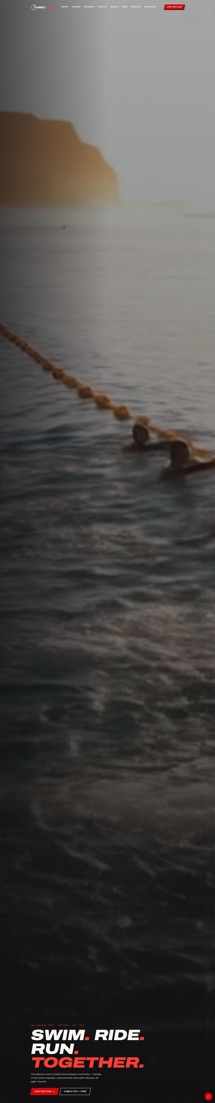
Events (64, 7)
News (124, 7)
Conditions (150, 7)
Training (76, 7)
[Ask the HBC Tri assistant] (209, 1097)
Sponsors (136, 7)
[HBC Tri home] (42, 7)
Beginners (89, 7)
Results (114, 7)
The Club (102, 7)
